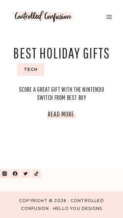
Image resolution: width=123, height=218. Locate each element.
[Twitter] (25, 173)
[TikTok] (36, 173)
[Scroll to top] (103, 204)
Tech (31, 69)
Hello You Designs (77, 208)
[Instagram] (4, 173)
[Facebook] (15, 173)
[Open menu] (109, 17)
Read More (62, 115)
